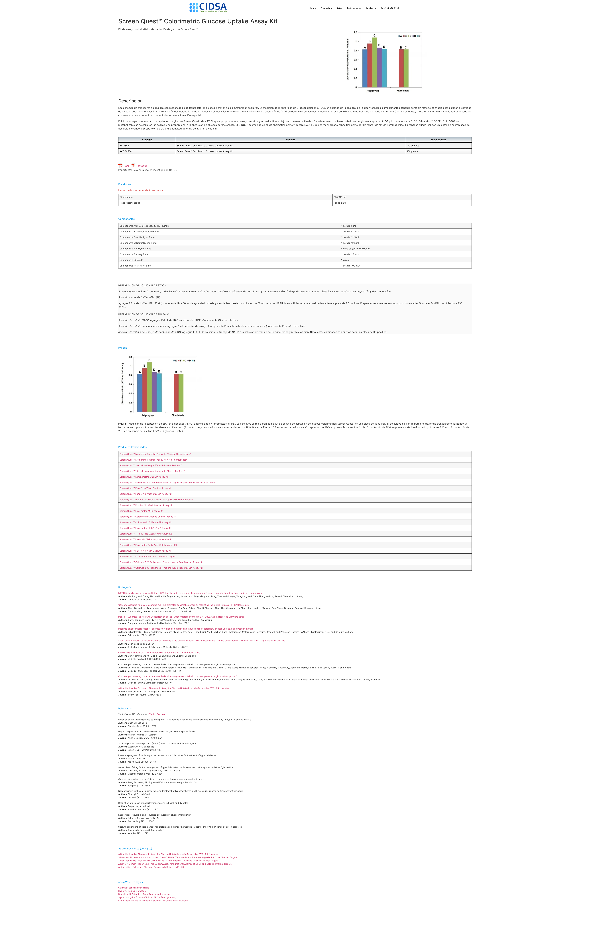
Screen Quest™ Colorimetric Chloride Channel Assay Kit (148, 516)
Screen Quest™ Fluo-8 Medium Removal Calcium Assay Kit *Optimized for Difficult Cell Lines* (167, 482)
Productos (326, 8)
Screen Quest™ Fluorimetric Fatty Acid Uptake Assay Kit (148, 545)
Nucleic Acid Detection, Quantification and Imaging (144, 894)
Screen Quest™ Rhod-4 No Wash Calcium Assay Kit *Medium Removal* (156, 499)
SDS (126, 165)
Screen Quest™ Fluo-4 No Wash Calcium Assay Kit (145, 550)
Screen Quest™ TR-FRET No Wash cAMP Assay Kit (146, 533)
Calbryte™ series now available (133, 887)
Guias (339, 8)
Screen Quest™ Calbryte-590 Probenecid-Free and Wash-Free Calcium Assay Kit (161, 567)
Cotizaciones (354, 8)
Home (313, 8)
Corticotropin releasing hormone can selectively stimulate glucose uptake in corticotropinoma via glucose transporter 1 (177, 676)
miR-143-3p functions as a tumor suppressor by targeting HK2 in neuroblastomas (159, 652)
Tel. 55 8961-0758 (390, 8)
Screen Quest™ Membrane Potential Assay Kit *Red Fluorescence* (153, 459)
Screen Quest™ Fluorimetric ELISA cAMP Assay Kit (145, 528)
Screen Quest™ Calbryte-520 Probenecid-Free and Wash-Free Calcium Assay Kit (161, 562)
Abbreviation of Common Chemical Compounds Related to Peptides (152, 867)
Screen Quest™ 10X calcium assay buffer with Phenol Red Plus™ (152, 471)
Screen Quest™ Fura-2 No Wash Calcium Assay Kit (145, 494)
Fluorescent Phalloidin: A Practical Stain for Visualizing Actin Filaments (153, 900)
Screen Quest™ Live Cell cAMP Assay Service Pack (145, 539)
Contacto (371, 8)
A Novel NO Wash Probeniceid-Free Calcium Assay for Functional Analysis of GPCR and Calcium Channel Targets (175, 863)
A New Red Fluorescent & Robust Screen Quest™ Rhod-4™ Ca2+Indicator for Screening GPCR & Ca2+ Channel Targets (177, 857)
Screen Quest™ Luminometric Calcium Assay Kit (144, 476)
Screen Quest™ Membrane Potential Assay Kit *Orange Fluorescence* (155, 454)
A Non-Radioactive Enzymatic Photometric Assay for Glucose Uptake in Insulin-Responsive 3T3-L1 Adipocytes (173, 688)
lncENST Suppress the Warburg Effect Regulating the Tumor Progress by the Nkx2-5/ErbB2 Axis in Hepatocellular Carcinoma (181, 616)
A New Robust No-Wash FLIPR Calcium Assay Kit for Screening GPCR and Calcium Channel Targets (168, 860)
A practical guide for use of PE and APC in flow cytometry (147, 897)
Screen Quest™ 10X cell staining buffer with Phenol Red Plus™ (151, 465)
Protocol (142, 165)
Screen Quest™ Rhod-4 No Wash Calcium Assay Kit (146, 505)
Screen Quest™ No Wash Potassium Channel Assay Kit (148, 556)
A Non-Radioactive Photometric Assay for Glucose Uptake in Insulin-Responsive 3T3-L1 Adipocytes (168, 854)
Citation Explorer (156, 714)
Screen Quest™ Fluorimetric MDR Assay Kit (141, 511)
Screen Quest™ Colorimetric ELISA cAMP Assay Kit (146, 522)
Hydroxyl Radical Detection (132, 891)
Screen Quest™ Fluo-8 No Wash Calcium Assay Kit (145, 488)
